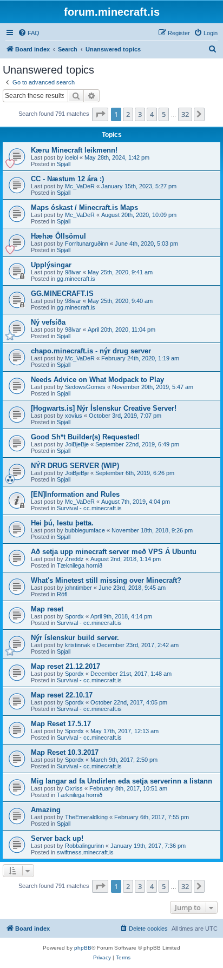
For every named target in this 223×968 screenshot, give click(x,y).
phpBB (82, 948)
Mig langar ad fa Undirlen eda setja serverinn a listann (121, 781)
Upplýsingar (51, 265)
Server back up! (57, 838)
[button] (100, 114)
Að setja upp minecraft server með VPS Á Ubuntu (113, 552)
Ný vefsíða (48, 322)
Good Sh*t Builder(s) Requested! (85, 437)
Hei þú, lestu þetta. (62, 523)
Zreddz (74, 559)
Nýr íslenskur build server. (75, 638)
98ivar (73, 272)
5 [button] (164, 114)
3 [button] (140, 114)
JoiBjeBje (77, 444)
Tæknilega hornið (79, 565)
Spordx (74, 616)
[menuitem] (29, 33)
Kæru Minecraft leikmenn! (74, 150)
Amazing (46, 810)
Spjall (63, 164)
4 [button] (152, 114)
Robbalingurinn (84, 845)
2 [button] (128, 114)
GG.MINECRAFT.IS (62, 293)
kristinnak (77, 645)
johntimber (78, 587)
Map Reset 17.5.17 (61, 724)
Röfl (62, 594)
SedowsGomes (85, 387)
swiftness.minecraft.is (85, 852)
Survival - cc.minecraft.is (89, 508)
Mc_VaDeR (80, 186)
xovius (73, 415)
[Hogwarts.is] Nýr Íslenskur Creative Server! (103, 408)
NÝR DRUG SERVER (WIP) (75, 466)
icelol (71, 157)
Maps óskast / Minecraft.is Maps (84, 207)
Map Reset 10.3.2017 (65, 752)
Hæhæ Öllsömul (58, 236)
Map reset (47, 609)
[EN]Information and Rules (75, 494)
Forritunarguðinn (86, 243)
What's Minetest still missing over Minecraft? (106, 580)
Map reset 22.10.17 (62, 695)
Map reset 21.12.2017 (65, 666)
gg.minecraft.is (76, 278)
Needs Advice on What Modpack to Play (97, 380)
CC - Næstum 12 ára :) (67, 179)
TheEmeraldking (86, 817)
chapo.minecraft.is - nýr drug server (91, 351)
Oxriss (74, 788)
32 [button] (185, 114)
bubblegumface (85, 530)
